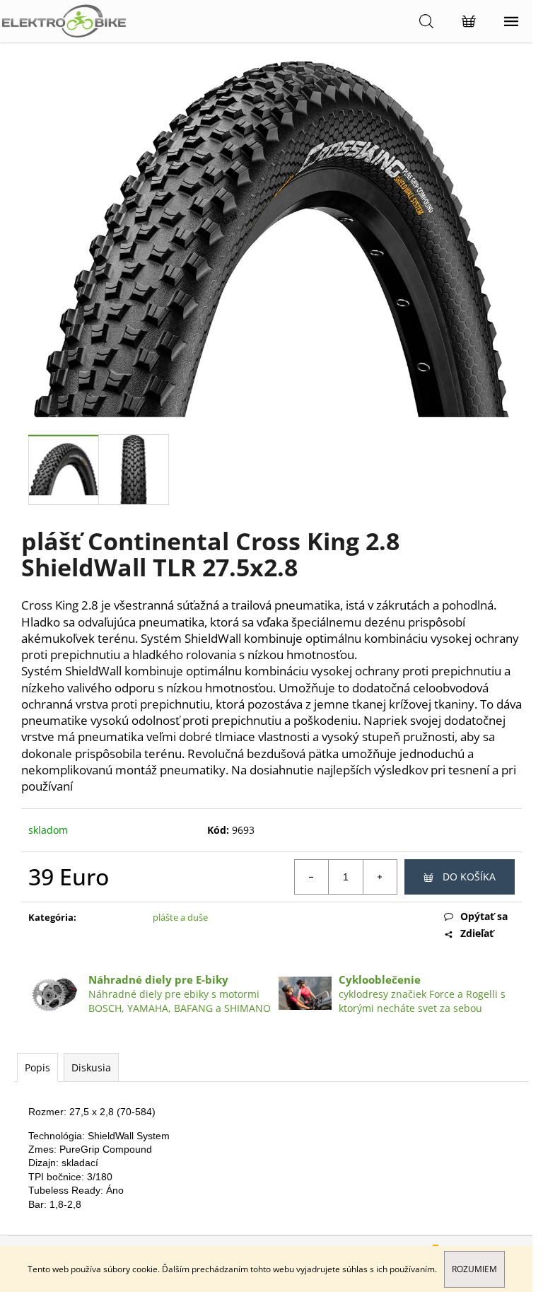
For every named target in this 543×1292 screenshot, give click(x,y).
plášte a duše (180, 917)
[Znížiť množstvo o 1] (312, 877)
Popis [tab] (37, 1067)
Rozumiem (474, 1269)
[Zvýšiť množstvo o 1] (380, 877)
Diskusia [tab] (91, 1067)
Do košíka (469, 876)
